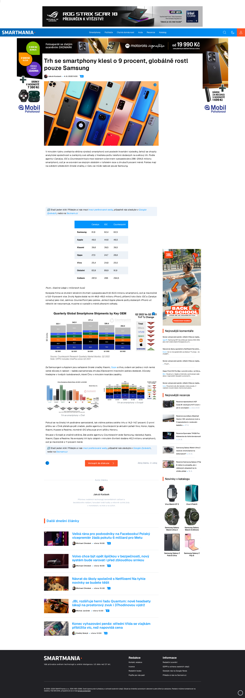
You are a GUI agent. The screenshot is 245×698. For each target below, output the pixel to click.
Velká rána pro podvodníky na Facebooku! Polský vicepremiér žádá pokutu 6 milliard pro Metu (111, 536)
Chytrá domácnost (125, 32)
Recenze (151, 32)
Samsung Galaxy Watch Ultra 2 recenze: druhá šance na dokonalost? (188, 451)
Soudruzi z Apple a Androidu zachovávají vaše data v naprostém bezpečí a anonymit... (181, 375)
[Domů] (18, 32)
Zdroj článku (143, 463)
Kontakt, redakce (135, 662)
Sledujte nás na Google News (175, 671)
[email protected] (84, 691)
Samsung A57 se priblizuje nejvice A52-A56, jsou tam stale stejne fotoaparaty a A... (181, 341)
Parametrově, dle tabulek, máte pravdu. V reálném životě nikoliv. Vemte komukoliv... (179, 387)
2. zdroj (153, 463)
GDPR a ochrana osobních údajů (176, 667)
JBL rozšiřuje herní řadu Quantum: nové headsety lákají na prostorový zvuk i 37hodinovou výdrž (111, 603)
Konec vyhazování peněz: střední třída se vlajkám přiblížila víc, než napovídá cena (111, 626)
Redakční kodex (135, 671)
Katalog (162, 32)
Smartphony (95, 32)
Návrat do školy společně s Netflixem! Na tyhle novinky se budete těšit (108, 581)
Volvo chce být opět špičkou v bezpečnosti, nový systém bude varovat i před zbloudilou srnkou (110, 558)
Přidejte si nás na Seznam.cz (174, 675)
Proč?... (166, 364)
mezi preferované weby (101, 209)
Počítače (109, 32)
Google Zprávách (142, 448)
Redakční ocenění (170, 662)
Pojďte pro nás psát (137, 675)
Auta (140, 32)
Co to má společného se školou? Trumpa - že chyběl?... (181, 353)
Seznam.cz (72, 213)
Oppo (114, 367)
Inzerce (132, 667)
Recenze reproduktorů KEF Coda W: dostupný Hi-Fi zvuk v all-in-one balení (188, 405)
